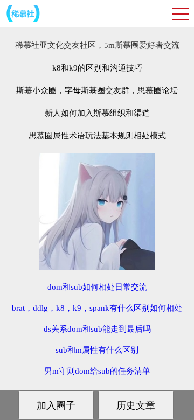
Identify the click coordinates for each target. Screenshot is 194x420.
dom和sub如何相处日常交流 (97, 287)
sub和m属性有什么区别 (97, 350)
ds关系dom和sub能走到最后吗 (97, 329)
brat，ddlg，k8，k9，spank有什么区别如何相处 (97, 308)
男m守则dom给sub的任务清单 (97, 371)
